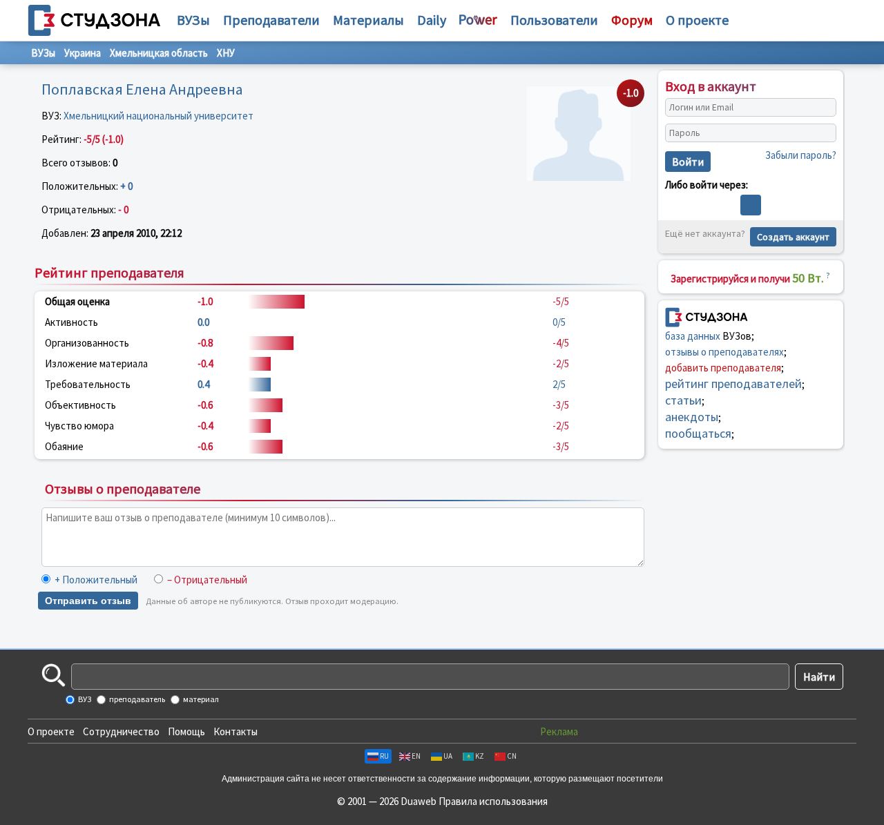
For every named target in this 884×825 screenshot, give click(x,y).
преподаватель (136, 699)
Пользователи (554, 19)
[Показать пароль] (822, 133)
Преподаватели (271, 19)
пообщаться (698, 432)
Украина (82, 52)
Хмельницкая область (159, 52)
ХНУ (226, 52)
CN (512, 756)
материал (200, 699)
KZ (479, 756)
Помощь (186, 731)
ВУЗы (193, 19)
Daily (431, 19)
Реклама (559, 731)
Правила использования (493, 801)
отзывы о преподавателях (724, 351)
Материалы (368, 19)
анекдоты (691, 416)
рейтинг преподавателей (733, 383)
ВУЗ (84, 699)
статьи (683, 399)
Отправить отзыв (88, 600)
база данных (692, 335)
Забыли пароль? (800, 155)
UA (447, 756)
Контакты (235, 731)
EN (416, 756)
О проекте (51, 731)
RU (384, 756)
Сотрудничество (121, 731)
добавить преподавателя (723, 366)
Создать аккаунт (793, 237)
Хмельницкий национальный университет (158, 115)
